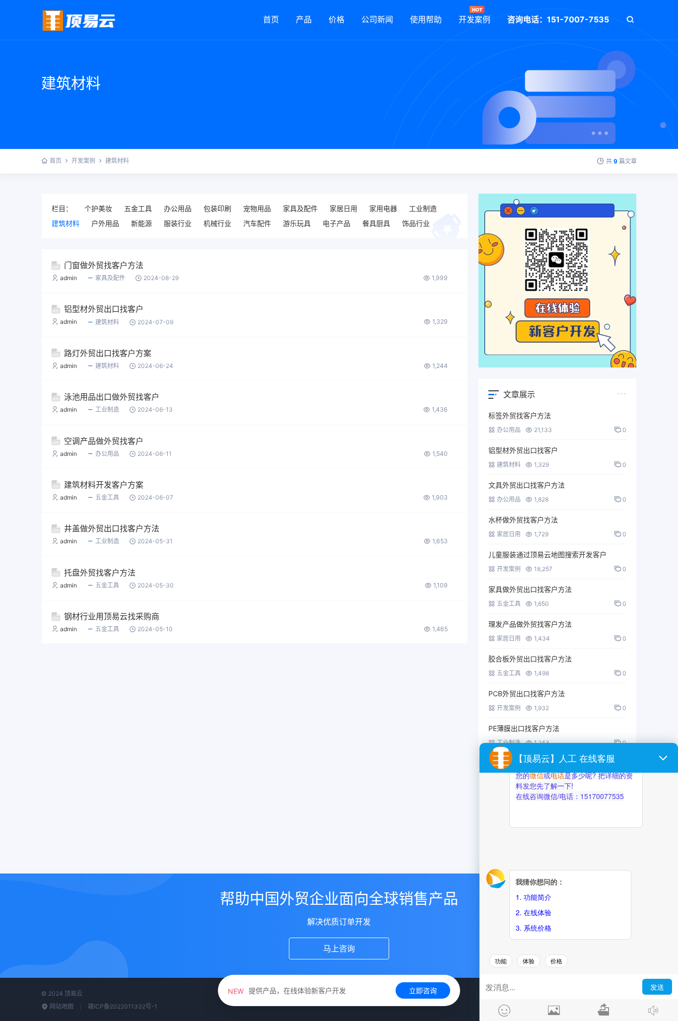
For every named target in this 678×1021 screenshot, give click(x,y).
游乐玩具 (297, 223)
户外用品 (105, 223)
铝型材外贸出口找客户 (103, 309)
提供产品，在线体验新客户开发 (287, 990)
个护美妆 (98, 208)
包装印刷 (217, 208)
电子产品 (336, 223)
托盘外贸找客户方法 (100, 573)
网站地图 (60, 1006)
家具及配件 (300, 208)
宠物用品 (257, 208)
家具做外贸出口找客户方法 (530, 589)
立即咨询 (423, 990)
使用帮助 (426, 19)
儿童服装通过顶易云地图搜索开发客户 (547, 554)
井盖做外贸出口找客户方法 (111, 528)
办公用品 (178, 208)
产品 (304, 19)
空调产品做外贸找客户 (103, 441)
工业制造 (423, 208)
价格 (336, 19)
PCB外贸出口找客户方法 (526, 693)
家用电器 (383, 208)
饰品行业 (416, 223)
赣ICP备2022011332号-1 (122, 1006)
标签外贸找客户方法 (519, 415)
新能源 (141, 223)
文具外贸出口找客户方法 (526, 485)
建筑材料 (65, 223)
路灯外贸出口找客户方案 (107, 353)
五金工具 (138, 208)
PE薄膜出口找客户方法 (523, 728)
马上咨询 (339, 948)
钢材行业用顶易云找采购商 (111, 616)
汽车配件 (257, 223)
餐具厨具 (376, 223)
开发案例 (474, 19)
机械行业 (217, 223)
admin (68, 278)
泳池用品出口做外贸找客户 (111, 397)
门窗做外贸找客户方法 (103, 265)
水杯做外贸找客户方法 (523, 519)
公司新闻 (377, 19)
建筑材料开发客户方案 (103, 485)
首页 (271, 19)
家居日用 (343, 208)
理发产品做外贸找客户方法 (530, 624)
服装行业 (178, 223)
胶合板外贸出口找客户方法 (530, 659)
